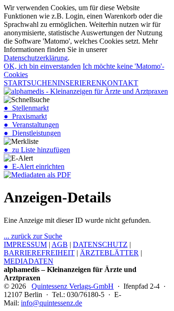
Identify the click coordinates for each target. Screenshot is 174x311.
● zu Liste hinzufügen (37, 150)
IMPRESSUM (25, 244)
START (15, 83)
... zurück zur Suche (33, 236)
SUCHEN (42, 83)
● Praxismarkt (25, 116)
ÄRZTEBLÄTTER (109, 253)
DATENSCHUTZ (100, 244)
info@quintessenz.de (51, 303)
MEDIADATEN (28, 261)
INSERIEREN (80, 83)
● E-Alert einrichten (34, 166)
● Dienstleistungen (32, 133)
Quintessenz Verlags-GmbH (73, 286)
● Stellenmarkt (26, 108)
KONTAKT (120, 83)
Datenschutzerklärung (36, 58)
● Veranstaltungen (31, 125)
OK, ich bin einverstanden (42, 66)
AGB (60, 244)
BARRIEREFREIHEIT (39, 253)
